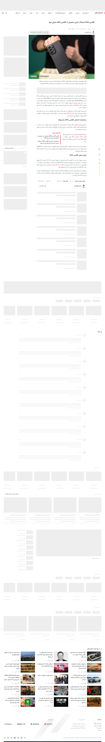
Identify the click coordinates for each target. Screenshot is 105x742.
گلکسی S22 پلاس (73, 137)
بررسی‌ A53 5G (70, 113)
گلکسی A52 (73, 127)
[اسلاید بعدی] (2, 160)
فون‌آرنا (80, 125)
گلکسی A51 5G (59, 165)
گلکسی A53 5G (78, 105)
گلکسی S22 (83, 137)
